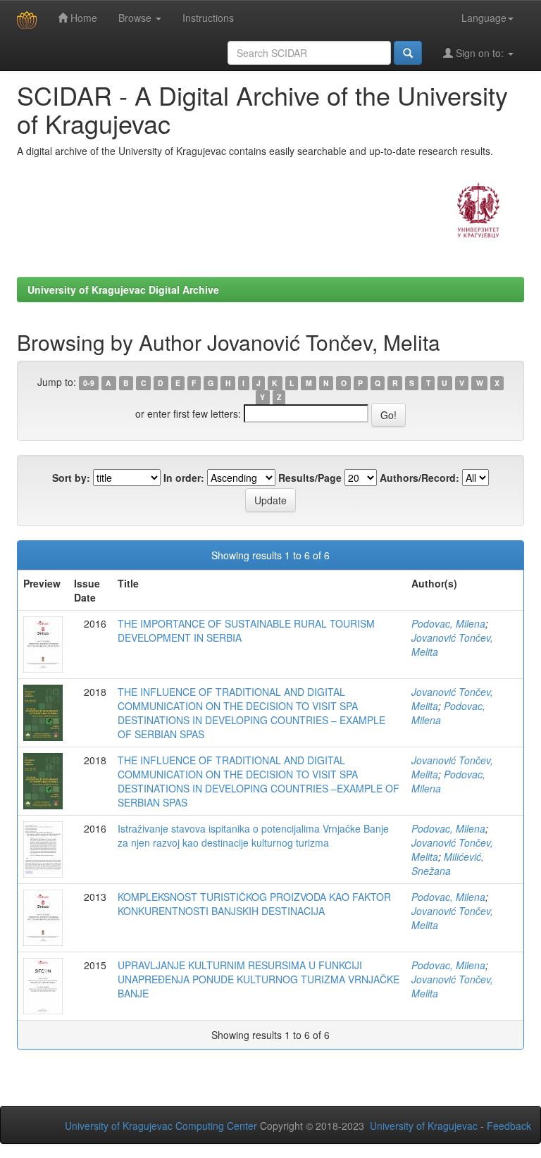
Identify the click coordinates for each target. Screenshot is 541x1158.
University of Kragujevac (424, 1126)
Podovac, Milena (448, 623)
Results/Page (310, 478)
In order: (183, 478)
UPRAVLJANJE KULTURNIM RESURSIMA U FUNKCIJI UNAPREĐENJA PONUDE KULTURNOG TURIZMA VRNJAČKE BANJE (258, 979)
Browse (136, 18)
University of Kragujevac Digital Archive (123, 289)
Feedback (509, 1126)
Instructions (208, 18)
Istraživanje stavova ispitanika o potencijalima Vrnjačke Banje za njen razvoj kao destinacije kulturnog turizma (253, 835)
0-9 (88, 383)
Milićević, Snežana (447, 863)
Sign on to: (479, 53)
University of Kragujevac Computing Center (161, 1126)
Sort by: (71, 478)
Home (82, 18)
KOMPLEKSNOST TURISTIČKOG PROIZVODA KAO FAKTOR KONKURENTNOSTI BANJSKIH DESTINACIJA (254, 904)
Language (483, 18)
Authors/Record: (419, 478)
